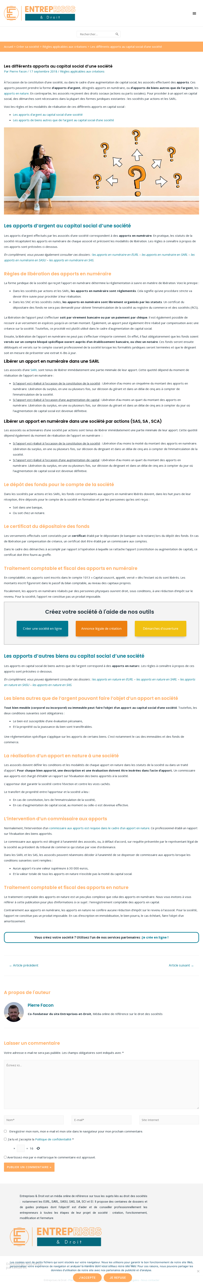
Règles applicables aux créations (64, 47)
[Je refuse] (198, 1271)
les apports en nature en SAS (51, 685)
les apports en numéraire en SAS (71, 260)
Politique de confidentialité (53, 1139)
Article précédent (23, 965)
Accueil (8, 47)
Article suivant (181, 965)
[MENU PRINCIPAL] (194, 13)
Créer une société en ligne (42, 628)
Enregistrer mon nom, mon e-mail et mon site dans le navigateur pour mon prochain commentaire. (76, 1131)
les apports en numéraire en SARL (165, 255)
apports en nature (16, 93)
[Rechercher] (117, 34)
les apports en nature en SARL (156, 679)
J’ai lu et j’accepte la (41, 1139)
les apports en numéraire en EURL (115, 255)
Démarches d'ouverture (160, 628)
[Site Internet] (169, 1121)
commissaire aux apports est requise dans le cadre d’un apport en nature (99, 828)
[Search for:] (95, 34)
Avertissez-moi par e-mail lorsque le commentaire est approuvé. (51, 1157)
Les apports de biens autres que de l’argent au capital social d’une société (63, 120)
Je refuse (118, 1277)
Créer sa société (27, 47)
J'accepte (87, 1277)
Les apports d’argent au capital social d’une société (48, 114)
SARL (34, 370)
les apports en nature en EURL (112, 679)
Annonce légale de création (101, 628)
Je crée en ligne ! (155, 937)
